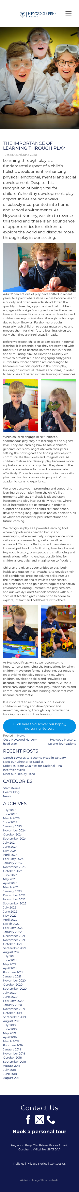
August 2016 (11, 1078)
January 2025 (12, 826)
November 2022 (14, 899)
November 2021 (14, 940)
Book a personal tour (39, 1131)
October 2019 (12, 1013)
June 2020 (10, 997)
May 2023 (9, 879)
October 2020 (12, 984)
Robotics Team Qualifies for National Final (33, 766)
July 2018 (9, 1070)
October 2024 (12, 834)
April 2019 (10, 1037)
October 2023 (12, 871)
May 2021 (9, 964)
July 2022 (9, 907)
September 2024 (15, 838)
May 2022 (9, 915)
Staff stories (11, 788)
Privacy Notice (37, 1163)
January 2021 (12, 976)
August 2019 (11, 1021)
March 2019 (11, 1041)
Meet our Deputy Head (19, 774)
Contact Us (58, 1163)
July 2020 (9, 992)
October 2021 (12, 944)
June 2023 (10, 875)
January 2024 (12, 863)
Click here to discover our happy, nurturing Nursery (39, 726)
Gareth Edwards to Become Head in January (34, 757)
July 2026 (9, 810)
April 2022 (10, 919)
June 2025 (10, 822)
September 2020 (15, 988)
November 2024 (14, 830)
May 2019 (9, 1033)
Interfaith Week (14, 770)
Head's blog (11, 792)
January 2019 (12, 1049)
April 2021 (10, 968)
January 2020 (12, 1005)
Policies (18, 1163)
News (21, 735)
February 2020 (13, 1001)
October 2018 (12, 1057)
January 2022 (12, 932)
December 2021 (14, 936)
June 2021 (10, 960)
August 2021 (11, 952)
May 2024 (10, 851)
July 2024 (9, 842)
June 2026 (10, 814)
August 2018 (11, 1065)
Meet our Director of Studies (23, 762)
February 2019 (13, 1045)
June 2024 (10, 846)
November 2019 (14, 1009)
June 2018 (10, 1074)
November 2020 (14, 980)
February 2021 (13, 972)
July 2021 (9, 956)
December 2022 (14, 895)
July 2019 (9, 1025)
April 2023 (10, 883)
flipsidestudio (50, 1180)
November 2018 (14, 1053)
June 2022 (10, 911)
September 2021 (14, 948)
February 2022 (13, 928)
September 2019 (14, 1017)
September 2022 (14, 903)
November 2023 (14, 867)
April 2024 (10, 855)
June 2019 (10, 1029)
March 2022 (11, 924)
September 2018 (14, 1061)
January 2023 (12, 891)
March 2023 (11, 887)
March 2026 (11, 818)
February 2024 (13, 859)
